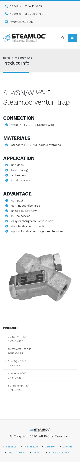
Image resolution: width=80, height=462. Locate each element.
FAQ (9, 452)
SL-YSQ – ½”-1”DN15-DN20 (17, 363)
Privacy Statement (58, 452)
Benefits (67, 446)
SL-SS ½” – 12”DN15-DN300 (17, 339)
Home (6, 57)
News (22, 452)
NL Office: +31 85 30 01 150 (26, 13)
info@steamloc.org (21, 21)
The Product (30, 446)
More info (50, 446)
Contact (37, 452)
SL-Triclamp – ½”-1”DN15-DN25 (20, 387)
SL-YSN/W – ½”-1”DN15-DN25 (20, 351)
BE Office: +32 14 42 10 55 (25, 6)
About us (10, 446)
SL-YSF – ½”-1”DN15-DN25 (17, 375)
